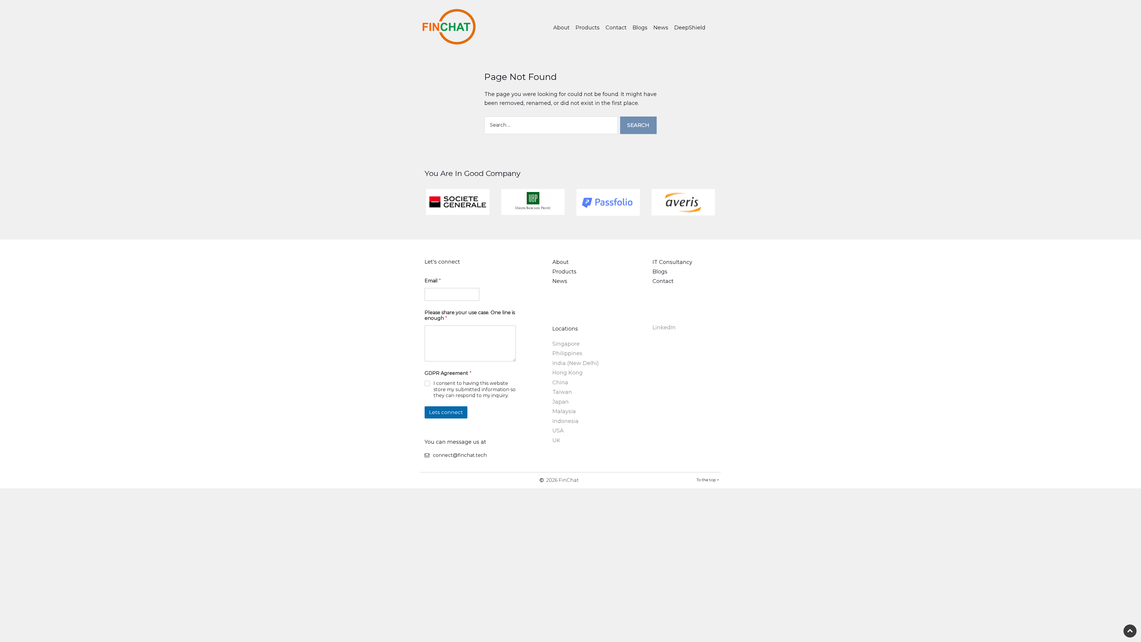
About (561, 27)
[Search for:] (550, 126)
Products (588, 27)
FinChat (569, 480)
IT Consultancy (672, 262)
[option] (457, 202)
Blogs (640, 27)
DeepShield (689, 27)
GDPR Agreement (448, 373)
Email (433, 281)
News (660, 27)
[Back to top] (1130, 631)
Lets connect (446, 412)
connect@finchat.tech (460, 455)
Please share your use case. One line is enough (470, 315)
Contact (616, 27)
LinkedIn (664, 327)
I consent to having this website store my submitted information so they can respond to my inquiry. (475, 389)
